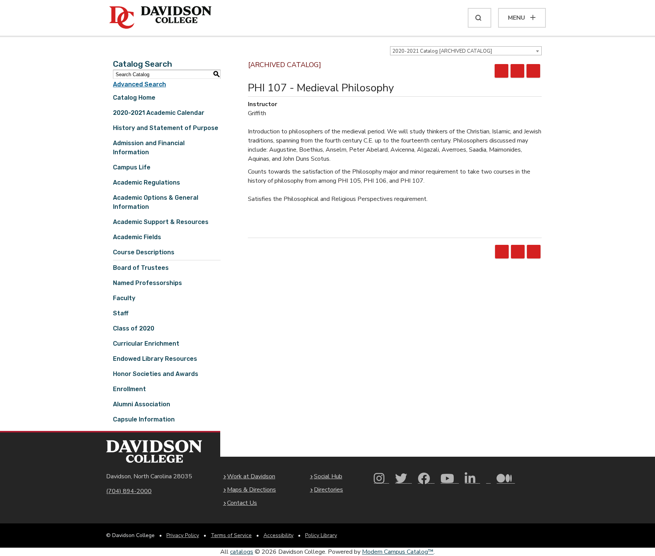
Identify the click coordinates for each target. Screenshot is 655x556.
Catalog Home (134, 97)
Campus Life (131, 167)
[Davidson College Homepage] (154, 451)
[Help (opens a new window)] (533, 71)
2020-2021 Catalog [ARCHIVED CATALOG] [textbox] (442, 51)
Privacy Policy (182, 535)
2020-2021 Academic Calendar (158, 112)
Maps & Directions (251, 490)
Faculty (124, 298)
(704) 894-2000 (129, 491)
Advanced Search (139, 84)
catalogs (241, 552)
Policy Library (321, 535)
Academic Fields (137, 237)
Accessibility (278, 535)
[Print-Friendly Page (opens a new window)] (517, 71)
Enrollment (129, 389)
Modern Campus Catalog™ (398, 552)
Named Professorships (147, 283)
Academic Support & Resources (160, 222)
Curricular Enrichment (146, 343)
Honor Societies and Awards (155, 373)
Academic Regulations (146, 182)
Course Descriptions (143, 252)
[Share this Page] (501, 71)
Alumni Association (141, 404)
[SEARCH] (479, 18)
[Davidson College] (160, 18)
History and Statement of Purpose (165, 128)
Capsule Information (144, 419)
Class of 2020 (133, 328)
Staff (120, 313)
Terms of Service (231, 535)
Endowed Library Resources (155, 358)
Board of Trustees (141, 267)
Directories (328, 490)
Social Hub (328, 476)
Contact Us (242, 503)
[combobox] (466, 50)
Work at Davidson (251, 476)
